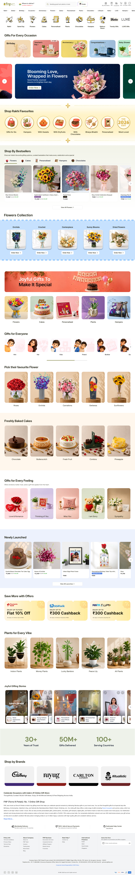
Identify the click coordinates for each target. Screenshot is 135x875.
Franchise (45, 848)
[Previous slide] (4, 81)
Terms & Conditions (9, 839)
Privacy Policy (7, 842)
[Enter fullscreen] (8, 692)
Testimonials (26, 846)
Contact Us (65, 839)
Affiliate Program (47, 844)
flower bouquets (107, 808)
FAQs (63, 842)
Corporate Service (47, 842)
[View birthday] (18, 48)
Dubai (83, 841)
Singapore (84, 848)
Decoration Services (48, 839)
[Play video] (41, 707)
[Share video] (25, 692)
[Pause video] (16, 707)
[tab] (10, 161)
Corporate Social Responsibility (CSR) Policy (67, 865)
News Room (26, 848)
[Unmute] (21, 692)
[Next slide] (130, 48)
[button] (6, 11)
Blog (24, 850)
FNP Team (26, 842)
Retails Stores (46, 846)
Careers (25, 844)
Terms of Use (7, 844)
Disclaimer (6, 846)
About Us (25, 839)
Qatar (83, 844)
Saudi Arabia (85, 846)
